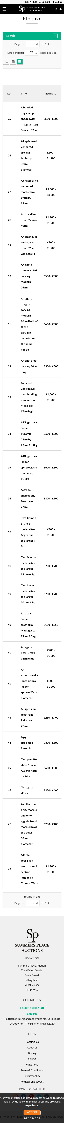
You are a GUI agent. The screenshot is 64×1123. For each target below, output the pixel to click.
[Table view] (20, 62)
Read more (32, 1118)
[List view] (6, 62)
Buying (32, 1053)
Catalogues (32, 1041)
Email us (32, 1013)
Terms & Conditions (32, 1070)
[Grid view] (13, 62)
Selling (32, 1058)
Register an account (32, 1081)
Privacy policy (32, 1075)
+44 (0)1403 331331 (32, 1007)
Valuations (32, 1064)
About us (32, 1047)
